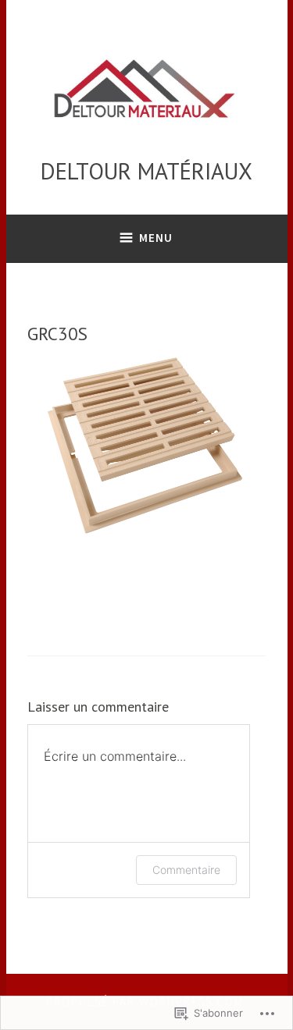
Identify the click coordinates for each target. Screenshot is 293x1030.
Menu (156, 237)
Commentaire (186, 869)
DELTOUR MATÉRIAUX (146, 171)
